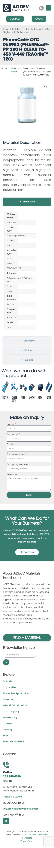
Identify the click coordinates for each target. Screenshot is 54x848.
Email (10, 444)
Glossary (7, 729)
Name (10, 424)
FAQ (5, 735)
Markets (7, 681)
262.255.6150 (18, 530)
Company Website (17, 464)
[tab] (27, 202)
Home (4, 68)
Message (12, 474)
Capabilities (9, 687)
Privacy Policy (27, 841)
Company (13, 434)
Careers (7, 723)
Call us (7, 772)
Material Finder (15, 70)
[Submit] (6, 662)
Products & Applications (16, 693)
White (9, 291)
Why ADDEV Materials (15, 705)
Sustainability (10, 717)
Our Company (11, 711)
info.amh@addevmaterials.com (22, 534)
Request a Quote (12, 797)
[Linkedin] (6, 821)
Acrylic (9, 258)
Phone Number (15, 454)
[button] (45, 86)
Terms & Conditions (13, 741)
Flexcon (10, 327)
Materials (8, 699)
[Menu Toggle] (48, 8)
